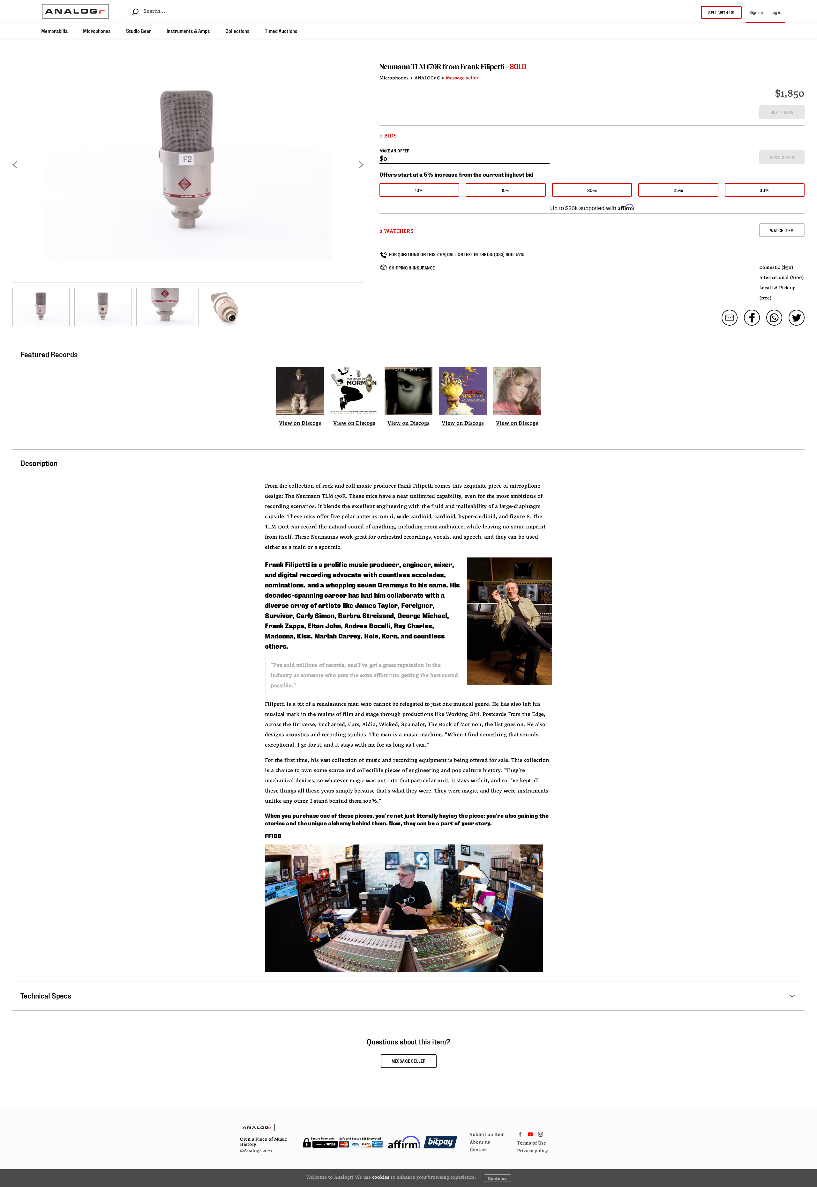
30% (764, 190)
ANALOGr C (427, 78)
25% (678, 190)
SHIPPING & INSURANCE (412, 267)
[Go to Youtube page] (530, 1133)
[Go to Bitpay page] (440, 1142)
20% (592, 190)
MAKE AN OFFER (394, 150)
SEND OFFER (782, 157)
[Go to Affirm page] (404, 1142)
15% (506, 190)
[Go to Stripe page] (342, 1142)
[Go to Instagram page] (540, 1133)
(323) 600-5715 (509, 254)
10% (419, 190)
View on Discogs (300, 423)
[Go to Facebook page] (520, 1133)
